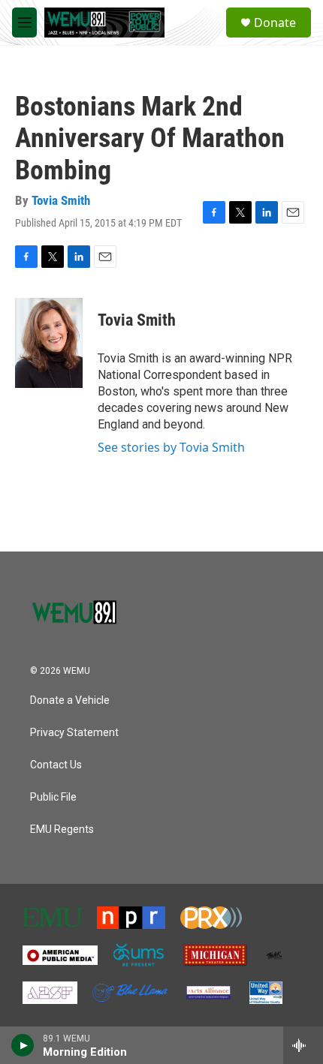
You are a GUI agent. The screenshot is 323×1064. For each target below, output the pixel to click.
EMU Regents (62, 829)
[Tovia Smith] (49, 343)
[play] (23, 1045)
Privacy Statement (74, 732)
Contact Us (56, 765)
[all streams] (303, 1045)
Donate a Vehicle (70, 700)
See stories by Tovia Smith (171, 447)
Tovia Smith (61, 200)
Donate (275, 22)
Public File (53, 797)
